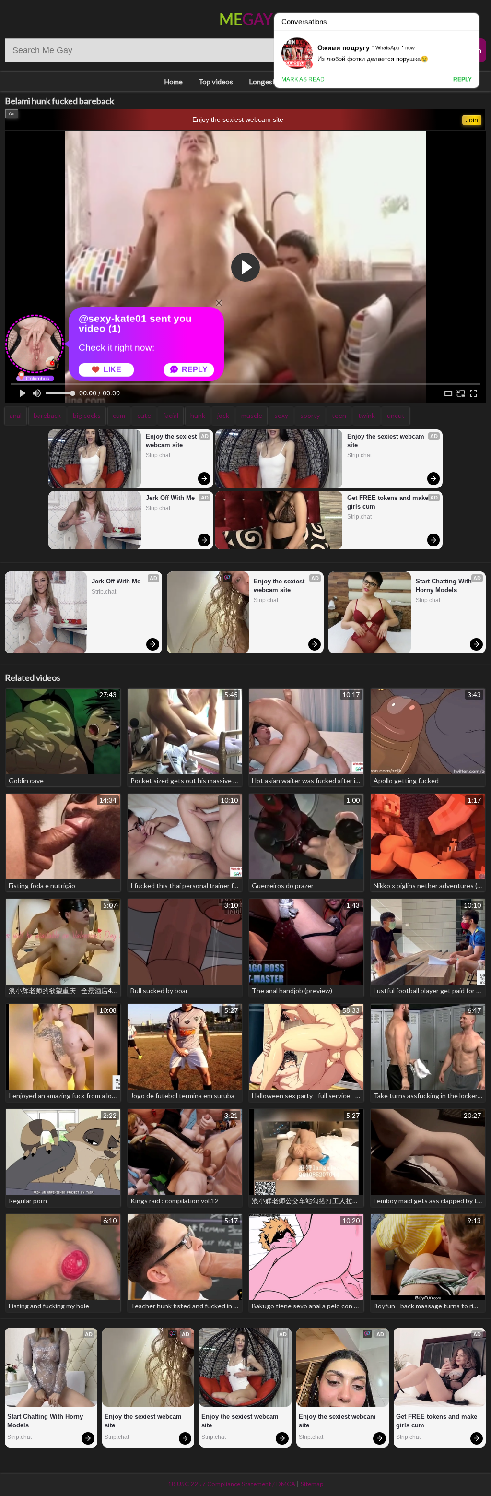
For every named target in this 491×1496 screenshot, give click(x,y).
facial (170, 415)
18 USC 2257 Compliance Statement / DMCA (231, 1484)
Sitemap (312, 1484)
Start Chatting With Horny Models (445, 586)
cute (144, 415)
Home (173, 81)
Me (245, 19)
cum (119, 415)
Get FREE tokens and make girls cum (388, 502)
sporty (310, 415)
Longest (262, 81)
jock (223, 415)
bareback (47, 415)
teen (339, 415)
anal (16, 415)
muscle (251, 415)
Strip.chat (158, 455)
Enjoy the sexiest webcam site (237, 119)
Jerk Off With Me (170, 497)
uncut (396, 415)
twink (366, 415)
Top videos (216, 81)
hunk (197, 415)
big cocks (87, 415)
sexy (281, 415)
